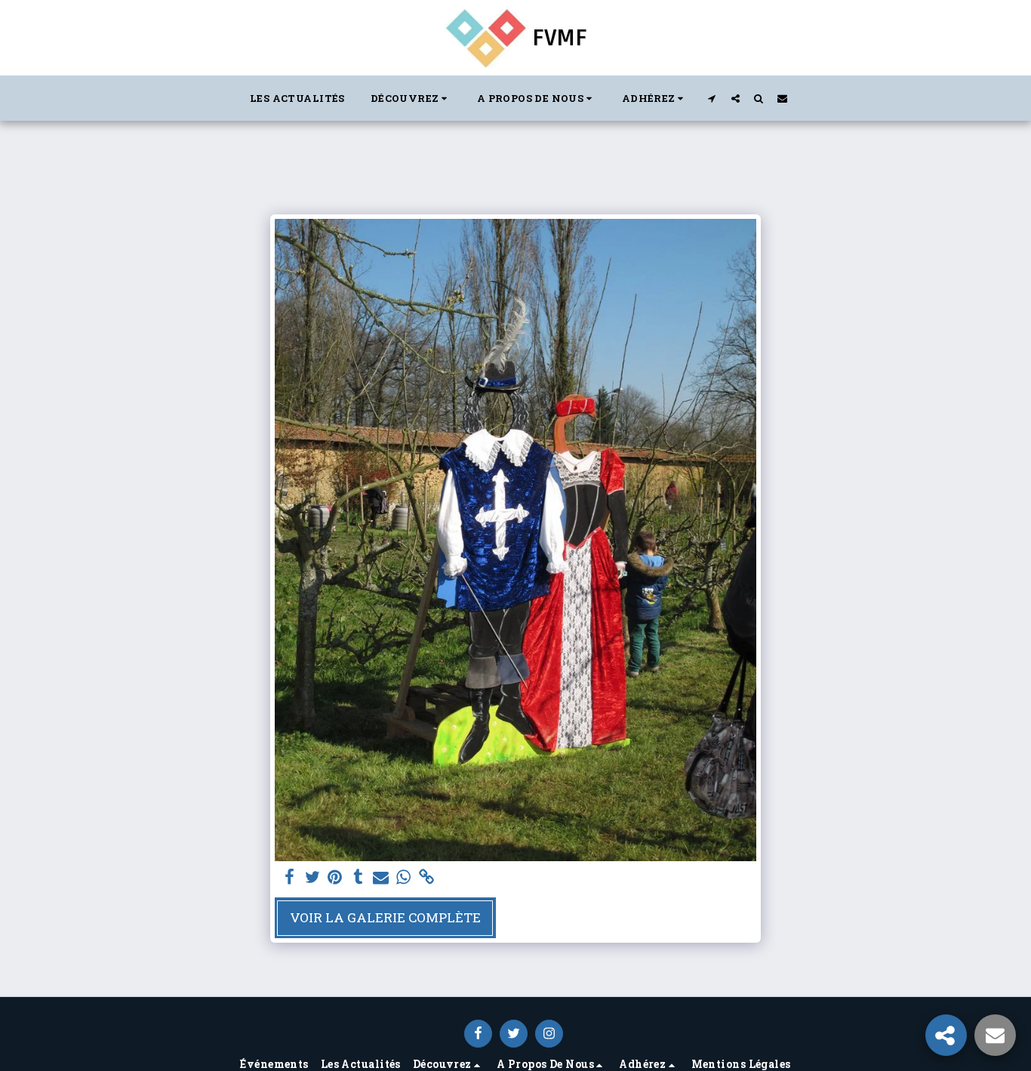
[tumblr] (357, 877)
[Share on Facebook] (289, 877)
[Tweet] (312, 877)
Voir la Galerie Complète (385, 917)
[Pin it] (335, 877)
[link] (426, 877)
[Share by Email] (381, 877)
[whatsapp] (403, 877)
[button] (411, 98)
